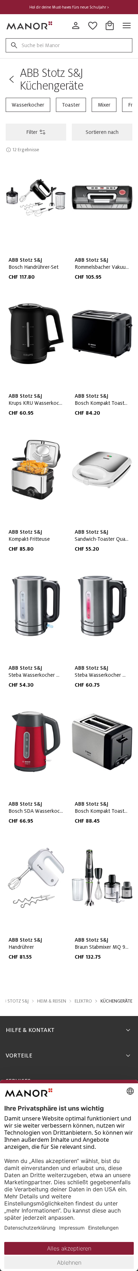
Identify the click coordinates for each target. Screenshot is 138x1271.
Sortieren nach (102, 132)
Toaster (71, 105)
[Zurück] (11, 79)
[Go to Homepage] (30, 25)
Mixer (104, 105)
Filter (32, 132)
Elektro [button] (83, 1001)
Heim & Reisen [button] (51, 1001)
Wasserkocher (28, 105)
